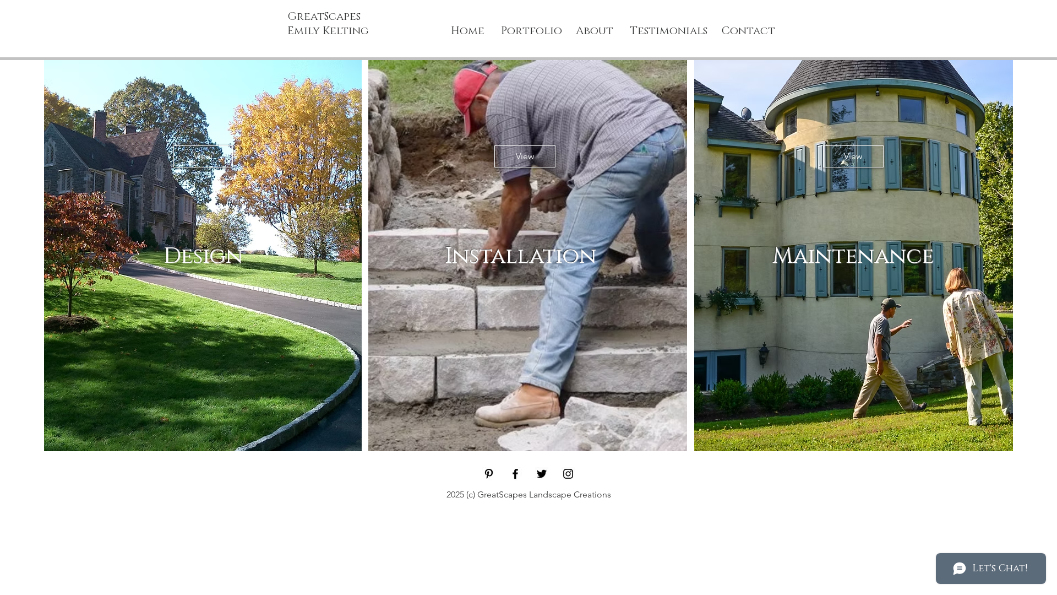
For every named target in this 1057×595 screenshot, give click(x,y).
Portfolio (531, 31)
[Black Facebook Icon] (515, 473)
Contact (748, 31)
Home (467, 31)
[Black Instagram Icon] (568, 473)
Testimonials (670, 31)
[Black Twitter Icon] (541, 473)
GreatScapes (324, 16)
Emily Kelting (328, 31)
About (594, 31)
